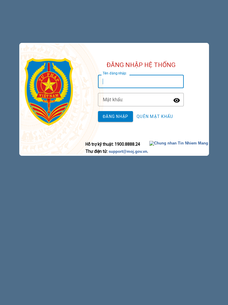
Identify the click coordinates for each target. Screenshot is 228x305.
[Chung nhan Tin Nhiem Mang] (178, 143)
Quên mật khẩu (155, 116)
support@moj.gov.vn (128, 151)
